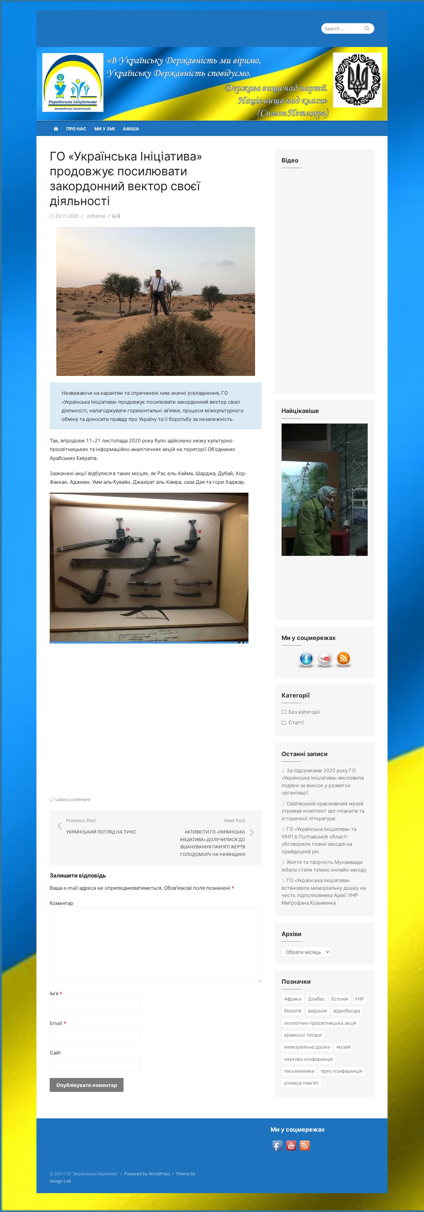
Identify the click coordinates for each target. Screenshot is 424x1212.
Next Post (212, 837)
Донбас (316, 999)
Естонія (340, 999)
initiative (96, 216)
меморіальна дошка (307, 1047)
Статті (296, 722)
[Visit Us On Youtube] (324, 666)
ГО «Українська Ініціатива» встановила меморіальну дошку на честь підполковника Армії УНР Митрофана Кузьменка (324, 891)
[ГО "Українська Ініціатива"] (212, 84)
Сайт (55, 1052)
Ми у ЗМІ (104, 129)
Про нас (76, 129)
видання (317, 1011)
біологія (292, 1011)
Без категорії (304, 711)
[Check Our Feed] (343, 666)
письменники (299, 1071)
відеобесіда (347, 1011)
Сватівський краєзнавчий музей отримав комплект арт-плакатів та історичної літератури (323, 811)
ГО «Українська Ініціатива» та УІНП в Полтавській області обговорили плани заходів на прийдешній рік (319, 840)
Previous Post (101, 826)
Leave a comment (72, 799)
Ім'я (56, 993)
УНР (359, 999)
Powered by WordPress (147, 1174)
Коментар (61, 903)
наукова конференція (308, 1059)
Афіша (131, 129)
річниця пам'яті (301, 1083)
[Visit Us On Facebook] (306, 666)
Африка (292, 999)
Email (58, 1023)
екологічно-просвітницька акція (320, 1023)
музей (343, 1047)
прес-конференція (341, 1071)
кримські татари (303, 1035)
